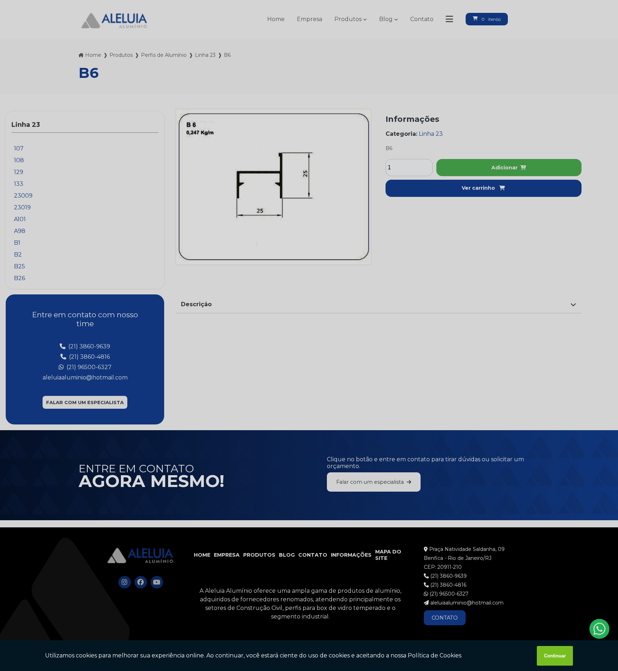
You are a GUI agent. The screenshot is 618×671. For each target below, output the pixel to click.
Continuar (555, 655)
